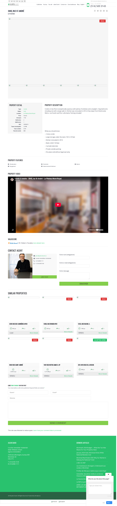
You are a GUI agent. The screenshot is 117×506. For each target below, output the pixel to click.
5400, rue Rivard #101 (50, 324)
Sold (25, 111)
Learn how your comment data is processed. (47, 430)
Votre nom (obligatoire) (67, 255)
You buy (45, 4)
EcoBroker (39, 4)
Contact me (63, 4)
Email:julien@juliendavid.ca (99, 1)
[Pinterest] (17, 1)
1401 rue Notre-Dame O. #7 (52, 365)
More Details (34, 333)
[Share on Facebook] (95, 11)
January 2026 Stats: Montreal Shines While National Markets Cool (90, 454)
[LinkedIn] (19, 1)
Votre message (64, 271)
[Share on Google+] (101, 11)
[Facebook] (9, 1)
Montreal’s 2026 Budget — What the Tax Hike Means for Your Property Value (91, 449)
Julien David (56, 4)
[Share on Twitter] (98, 11)
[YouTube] (22, 1)
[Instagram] (24, 1)
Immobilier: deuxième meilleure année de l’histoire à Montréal (89, 475)
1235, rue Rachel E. (84, 324)
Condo (25, 109)
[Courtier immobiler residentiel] (13, 4)
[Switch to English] (62, 501)
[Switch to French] (54, 501)
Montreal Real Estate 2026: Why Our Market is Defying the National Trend (91, 459)
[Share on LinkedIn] (107, 11)
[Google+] (14, 1)
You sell (50, 4)
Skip (104, 502)
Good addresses (72, 4)
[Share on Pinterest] (104, 11)
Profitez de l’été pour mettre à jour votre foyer (91, 471)
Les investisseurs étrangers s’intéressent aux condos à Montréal (91, 467)
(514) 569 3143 (98, 6)
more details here (38, 243)
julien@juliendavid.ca (40, 256)
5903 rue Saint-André (16, 365)
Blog (78, 4)
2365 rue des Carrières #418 (18, 324)
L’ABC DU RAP (80, 463)
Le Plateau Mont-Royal (29, 113)
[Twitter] (12, 1)
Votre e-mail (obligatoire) (67, 263)
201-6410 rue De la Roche (86, 365)
